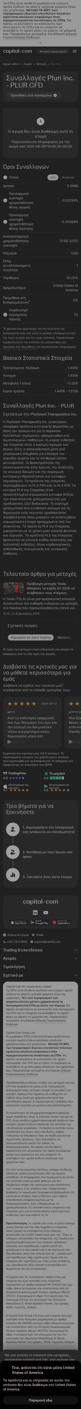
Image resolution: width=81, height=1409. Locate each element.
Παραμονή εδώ (40, 1400)
